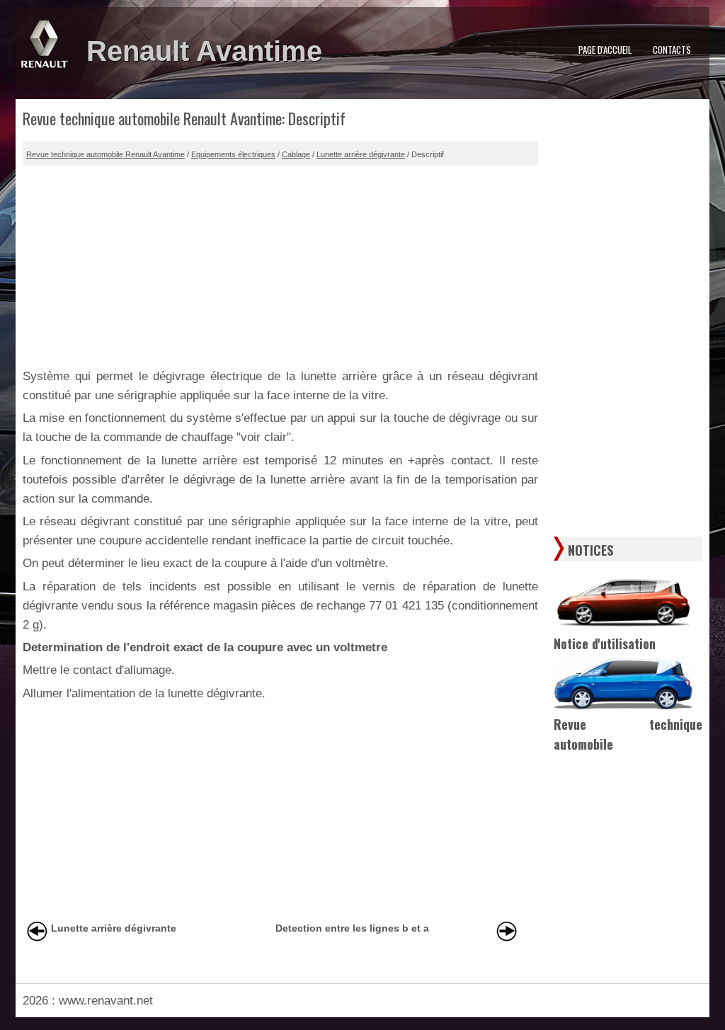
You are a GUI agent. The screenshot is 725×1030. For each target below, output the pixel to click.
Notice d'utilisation (605, 643)
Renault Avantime (204, 51)
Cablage (296, 154)
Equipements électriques (233, 154)
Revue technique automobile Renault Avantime (105, 154)
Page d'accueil (605, 49)
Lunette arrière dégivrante (360, 154)
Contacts (672, 49)
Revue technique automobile (628, 734)
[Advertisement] (280, 264)
